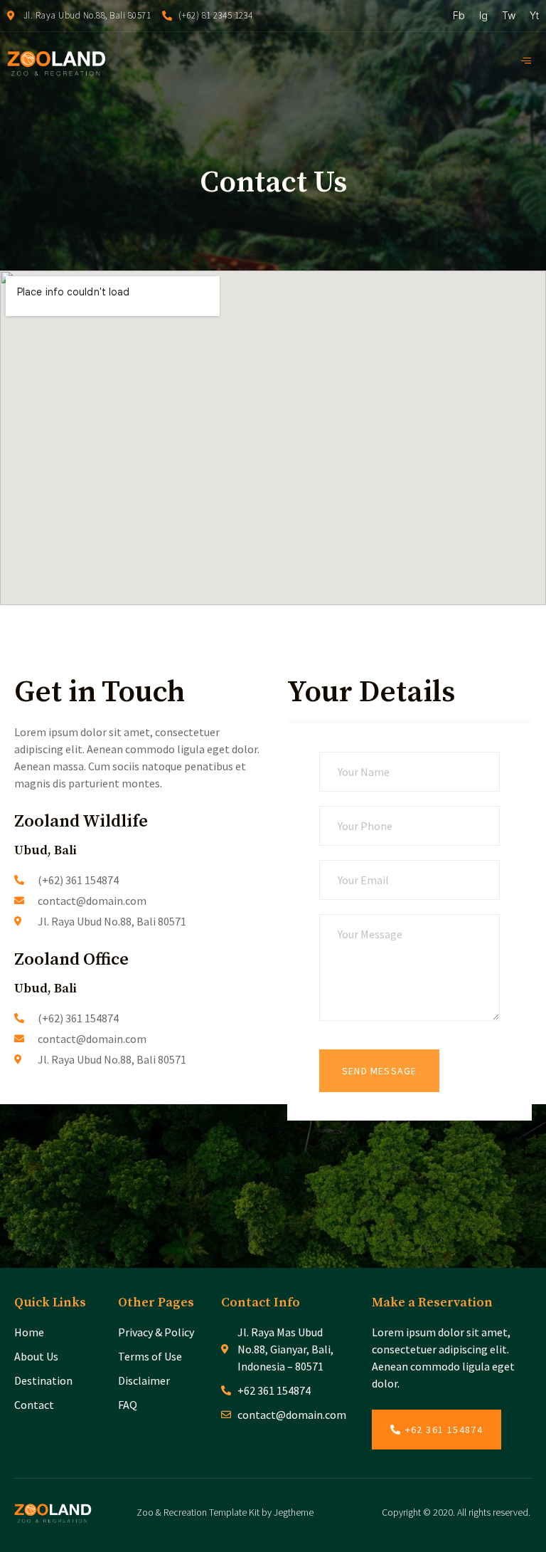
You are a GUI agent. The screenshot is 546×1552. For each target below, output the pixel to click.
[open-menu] (530, 61)
